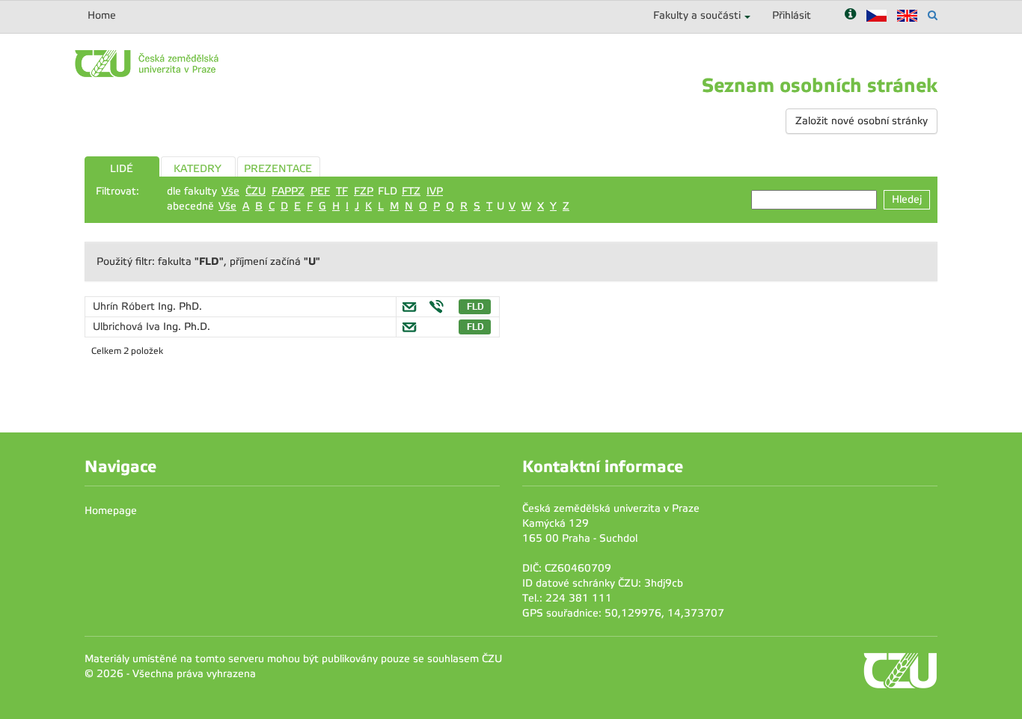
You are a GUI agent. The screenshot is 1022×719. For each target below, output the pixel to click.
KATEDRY (197, 168)
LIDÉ (121, 168)
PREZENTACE (278, 168)
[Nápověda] (850, 15)
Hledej (907, 199)
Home (102, 15)
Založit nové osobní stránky (861, 120)
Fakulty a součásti (697, 15)
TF (342, 191)
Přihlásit (791, 15)
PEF (320, 191)
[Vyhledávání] (932, 15)
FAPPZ (288, 191)
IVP (434, 191)
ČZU (255, 191)
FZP (363, 191)
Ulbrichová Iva (128, 326)
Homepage (111, 510)
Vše (230, 191)
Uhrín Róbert (125, 306)
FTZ (411, 191)
